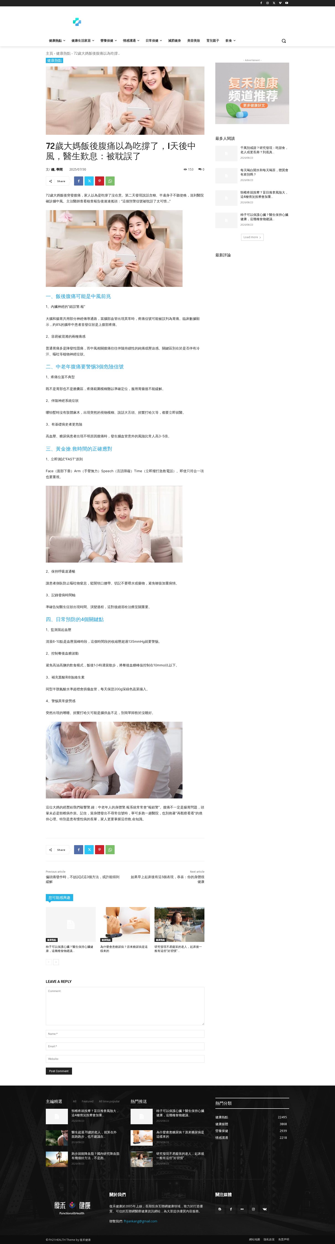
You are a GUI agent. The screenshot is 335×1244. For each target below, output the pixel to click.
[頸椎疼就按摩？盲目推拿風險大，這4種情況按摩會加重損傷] (226, 198)
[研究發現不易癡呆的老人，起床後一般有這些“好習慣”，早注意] (179, 924)
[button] (283, 40)
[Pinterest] (99, 181)
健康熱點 (63, 53)
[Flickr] (242, 1209)
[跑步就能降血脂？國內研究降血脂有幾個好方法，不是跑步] (57, 1159)
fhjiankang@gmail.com (140, 1221)
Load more (251, 237)
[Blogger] (219, 1209)
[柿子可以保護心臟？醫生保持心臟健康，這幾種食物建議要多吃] (71, 924)
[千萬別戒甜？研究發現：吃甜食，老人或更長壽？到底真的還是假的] (226, 153)
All (74, 1101)
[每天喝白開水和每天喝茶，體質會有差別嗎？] (226, 176)
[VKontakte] (264, 1209)
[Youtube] (286, 3)
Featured (87, 1101)
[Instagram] (267, 3)
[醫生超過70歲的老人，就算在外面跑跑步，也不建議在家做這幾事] (57, 1138)
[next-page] (56, 962)
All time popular (109, 1101)
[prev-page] (49, 962)
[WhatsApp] (110, 181)
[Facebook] (261, 3)
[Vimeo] (280, 3)
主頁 (49, 53)
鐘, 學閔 (57, 169)
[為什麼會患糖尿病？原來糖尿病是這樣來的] (125, 924)
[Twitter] (274, 3)
